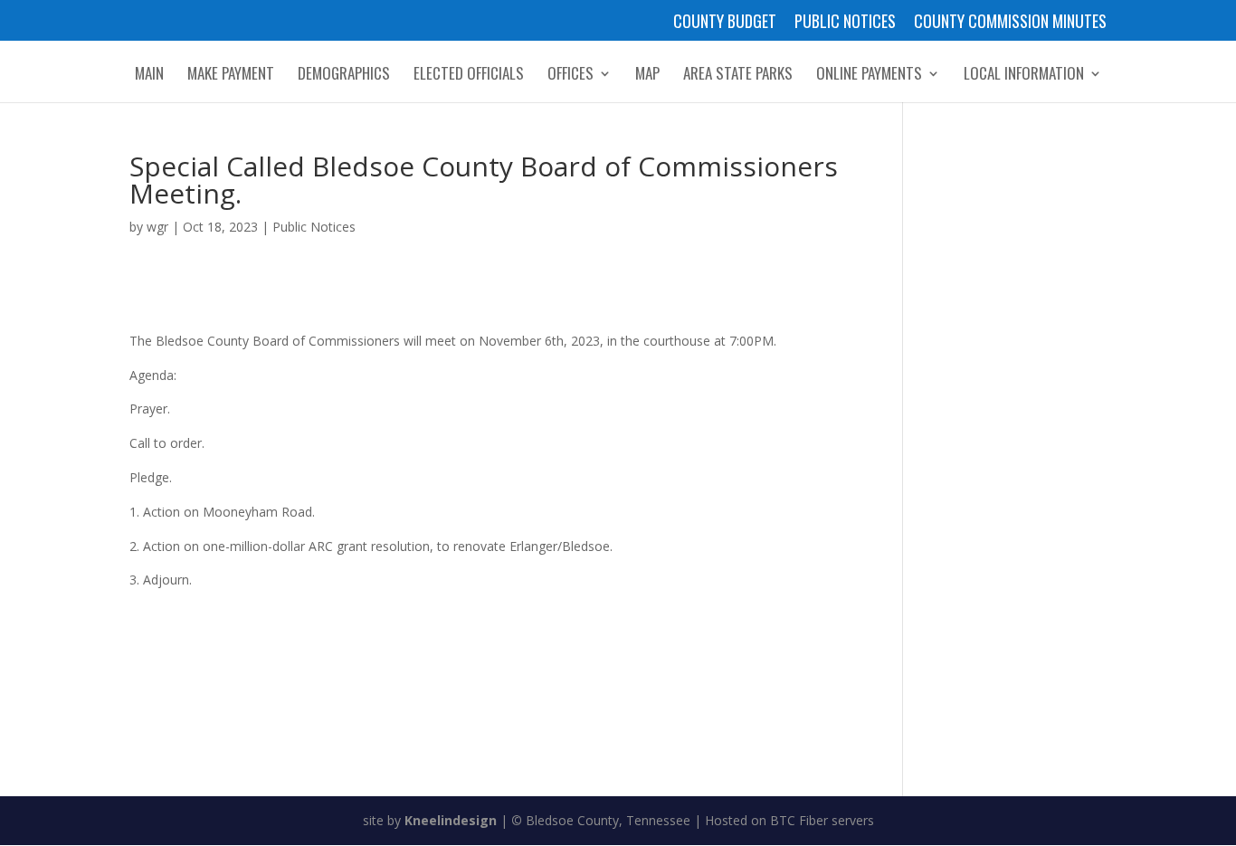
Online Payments (869, 75)
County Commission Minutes (1010, 23)
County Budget (724, 23)
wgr (157, 226)
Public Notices (845, 23)
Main (149, 75)
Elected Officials (469, 75)
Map (647, 75)
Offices (570, 75)
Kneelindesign (450, 820)
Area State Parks (738, 75)
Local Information (1024, 75)
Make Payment (230, 75)
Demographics (344, 75)
